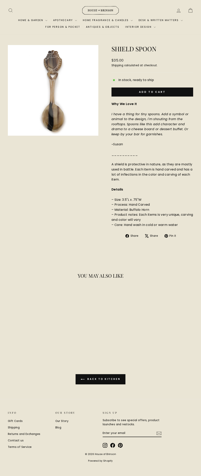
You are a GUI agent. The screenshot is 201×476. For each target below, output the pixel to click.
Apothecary (63, 20)
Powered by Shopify (100, 460)
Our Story (62, 421)
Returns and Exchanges (24, 434)
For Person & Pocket (62, 27)
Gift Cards (15, 421)
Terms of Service (20, 447)
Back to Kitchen (103, 379)
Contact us (16, 440)
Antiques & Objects (102, 27)
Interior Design (139, 27)
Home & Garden (31, 20)
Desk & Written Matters (159, 20)
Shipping (117, 65)
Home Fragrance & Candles (106, 20)
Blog (58, 427)
